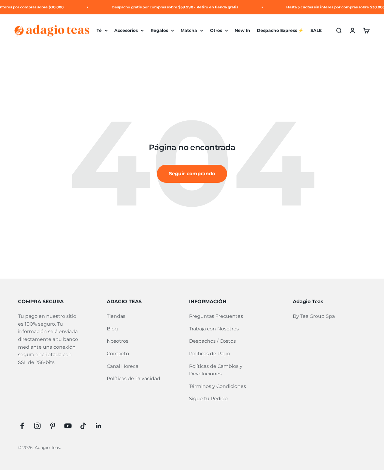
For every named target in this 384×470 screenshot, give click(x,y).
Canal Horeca (122, 366)
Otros (216, 30)
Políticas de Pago (209, 353)
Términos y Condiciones (217, 386)
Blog (112, 329)
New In (242, 30)
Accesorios (126, 30)
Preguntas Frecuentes (216, 316)
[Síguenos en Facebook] (22, 426)
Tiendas (116, 316)
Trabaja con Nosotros (214, 329)
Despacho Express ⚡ (280, 30)
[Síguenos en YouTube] (68, 426)
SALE (316, 30)
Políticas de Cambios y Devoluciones (215, 370)
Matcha (189, 30)
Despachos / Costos (212, 341)
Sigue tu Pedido (208, 398)
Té (99, 30)
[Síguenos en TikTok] (83, 426)
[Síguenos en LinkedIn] (98, 426)
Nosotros (117, 341)
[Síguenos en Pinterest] (53, 426)
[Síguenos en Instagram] (37, 426)
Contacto (118, 353)
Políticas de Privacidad (133, 378)
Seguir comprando (192, 173)
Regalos (159, 30)
